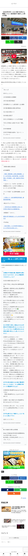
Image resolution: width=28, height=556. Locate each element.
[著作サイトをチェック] (7, 489)
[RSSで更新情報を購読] (14, 493)
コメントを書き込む (14, 537)
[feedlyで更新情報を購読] (20, 489)
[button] (18, 42)
